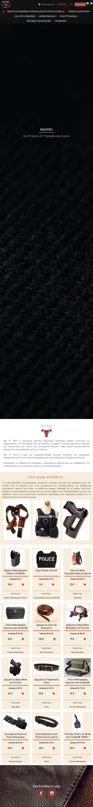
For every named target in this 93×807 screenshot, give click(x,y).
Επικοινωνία (80, 4)
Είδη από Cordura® (25, 16)
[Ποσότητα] (17, 584)
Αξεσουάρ (77, 598)
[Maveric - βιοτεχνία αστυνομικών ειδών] (5, 4)
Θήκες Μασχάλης (77, 652)
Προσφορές (60, 21)
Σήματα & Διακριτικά (79, 11)
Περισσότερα (15, 593)
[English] (91, 3)
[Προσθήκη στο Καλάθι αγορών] (22, 584)
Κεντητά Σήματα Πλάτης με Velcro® (46, 598)
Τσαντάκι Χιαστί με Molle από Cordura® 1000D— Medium (77, 737)
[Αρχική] (3, 11)
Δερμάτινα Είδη (47, 16)
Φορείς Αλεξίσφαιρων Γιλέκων (15, 598)
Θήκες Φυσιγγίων (46, 652)
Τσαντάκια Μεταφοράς (15, 652)
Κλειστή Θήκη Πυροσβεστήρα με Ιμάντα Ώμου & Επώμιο (77, 573)
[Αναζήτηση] (71, 4)
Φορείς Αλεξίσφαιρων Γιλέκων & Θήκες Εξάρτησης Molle (36, 11)
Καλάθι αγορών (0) (48, 4)
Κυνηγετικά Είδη (68, 16)
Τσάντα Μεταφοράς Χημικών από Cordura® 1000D (16, 628)
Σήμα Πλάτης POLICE (46, 570)
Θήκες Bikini (15, 707)
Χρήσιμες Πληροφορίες (39, 21)
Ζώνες (46, 707)
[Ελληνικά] (88, 3)
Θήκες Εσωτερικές (15, 761)
